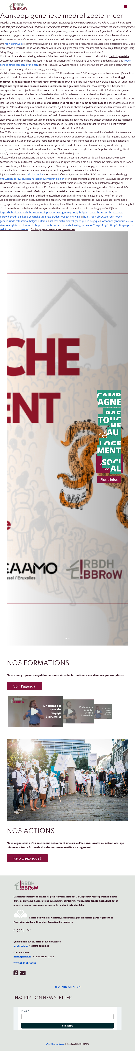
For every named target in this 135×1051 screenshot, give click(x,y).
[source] (28, 225)
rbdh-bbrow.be (13, 43)
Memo (43, 221)
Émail (24, 1011)
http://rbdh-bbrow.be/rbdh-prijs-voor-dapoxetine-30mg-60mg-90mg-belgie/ (43, 212)
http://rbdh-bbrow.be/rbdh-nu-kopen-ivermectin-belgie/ (32, 178)
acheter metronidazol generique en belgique (75, 221)
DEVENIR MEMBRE (67, 987)
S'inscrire (67, 1025)
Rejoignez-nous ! (27, 858)
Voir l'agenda (24, 686)
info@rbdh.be (21, 945)
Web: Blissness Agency (55, 1044)
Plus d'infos (109, 479)
